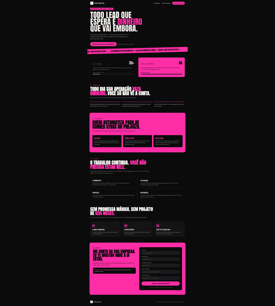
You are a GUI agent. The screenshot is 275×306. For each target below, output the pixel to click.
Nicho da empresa (145, 269)
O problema (157, 3)
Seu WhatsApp (145, 256)
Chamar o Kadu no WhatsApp (161, 283)
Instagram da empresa (147, 262)
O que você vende (145, 275)
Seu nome (144, 250)
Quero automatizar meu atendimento (103, 44)
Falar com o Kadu (178, 3)
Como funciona (166, 3)
